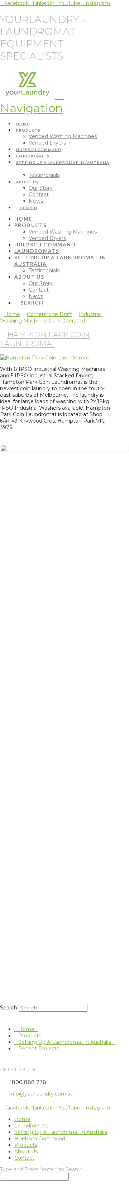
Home (26, 1029)
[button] (32, 101)
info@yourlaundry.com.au (41, 1094)
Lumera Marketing (69, 1103)
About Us (26, 1151)
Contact (24, 1158)
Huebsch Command (39, 1138)
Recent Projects (38, 1048)
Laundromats (31, 1125)
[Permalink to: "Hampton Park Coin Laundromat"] (44, 357)
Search (8, 1007)
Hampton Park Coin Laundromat (45, 339)
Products (29, 1035)
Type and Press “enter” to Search (41, 1169)
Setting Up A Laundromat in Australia (64, 1042)
